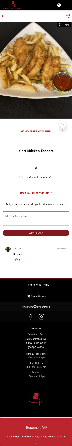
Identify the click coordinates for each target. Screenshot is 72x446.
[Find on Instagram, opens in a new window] (42, 317)
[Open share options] (68, 16)
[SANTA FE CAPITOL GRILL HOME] (18, 5)
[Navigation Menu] (67, 5)
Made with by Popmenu (26, 306)
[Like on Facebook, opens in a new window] (30, 317)
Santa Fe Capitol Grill (36, 398)
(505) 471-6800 (36, 347)
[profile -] (59, 5)
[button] (4, 16)
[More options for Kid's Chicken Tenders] (63, 124)
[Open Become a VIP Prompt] (36, 443)
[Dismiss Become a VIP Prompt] (66, 423)
